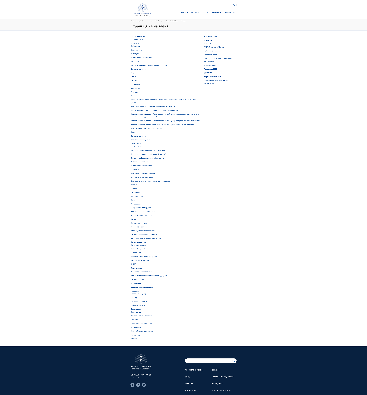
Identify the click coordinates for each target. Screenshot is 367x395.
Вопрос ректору (210, 55)
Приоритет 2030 (210, 69)
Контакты (208, 40)
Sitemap (216, 370)
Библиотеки (135, 46)
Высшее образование (139, 162)
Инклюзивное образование (141, 58)
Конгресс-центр (210, 36)
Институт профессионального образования (148, 150)
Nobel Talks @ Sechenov (140, 249)
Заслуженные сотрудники (141, 208)
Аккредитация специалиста (142, 287)
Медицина (135, 291)
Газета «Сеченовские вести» (142, 331)
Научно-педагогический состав (143, 212)
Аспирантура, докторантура (142, 177)
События (134, 320)
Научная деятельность (140, 260)
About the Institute (189, 12)
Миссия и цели (137, 196)
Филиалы (134, 92)
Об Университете (138, 36)
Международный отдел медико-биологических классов (153, 106)
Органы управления (138, 69)
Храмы (133, 219)
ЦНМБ (133, 264)
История (134, 200)
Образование (136, 144)
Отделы (134, 73)
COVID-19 (208, 73)
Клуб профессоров (138, 227)
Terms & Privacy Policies (223, 377)
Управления (135, 84)
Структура (135, 43)
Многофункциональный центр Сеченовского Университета (154, 110)
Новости (134, 339)
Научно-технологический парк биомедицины (149, 65)
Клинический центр (138, 294)
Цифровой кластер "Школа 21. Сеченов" (147, 128)
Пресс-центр (136, 309)
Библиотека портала (139, 223)
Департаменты (136, 50)
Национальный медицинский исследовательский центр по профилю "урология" (163, 124)
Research (216, 12)
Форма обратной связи (213, 77)
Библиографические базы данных (144, 256)
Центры (134, 96)
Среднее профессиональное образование (147, 158)
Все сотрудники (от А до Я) (141, 215)
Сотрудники (135, 192)
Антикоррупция (210, 65)
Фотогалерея (136, 327)
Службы (134, 77)
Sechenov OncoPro (138, 305)
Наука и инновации (138, 242)
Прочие (133, 132)
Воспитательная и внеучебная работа (146, 238)
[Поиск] (234, 5)
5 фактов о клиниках (139, 301)
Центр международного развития (144, 173)
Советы (134, 80)
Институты (135, 61)
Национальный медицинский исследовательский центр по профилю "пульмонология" (165, 121)
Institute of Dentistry (142, 15)
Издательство (136, 268)
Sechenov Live (136, 253)
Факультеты (135, 88)
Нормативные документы (141, 140)
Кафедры (134, 189)
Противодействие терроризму (143, 231)
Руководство (136, 204)
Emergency (217, 384)
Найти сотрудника (211, 51)
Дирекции (135, 54)
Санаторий (135, 298)
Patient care (230, 12)
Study (205, 12)
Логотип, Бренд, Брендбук (141, 316)
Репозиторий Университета (141, 272)
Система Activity (137, 279)
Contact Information (221, 390)
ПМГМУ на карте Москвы (214, 47)
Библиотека (135, 335)
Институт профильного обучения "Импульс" (148, 154)
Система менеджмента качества (144, 234)
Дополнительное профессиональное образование (151, 181)
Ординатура (135, 169)
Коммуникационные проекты (142, 323)
